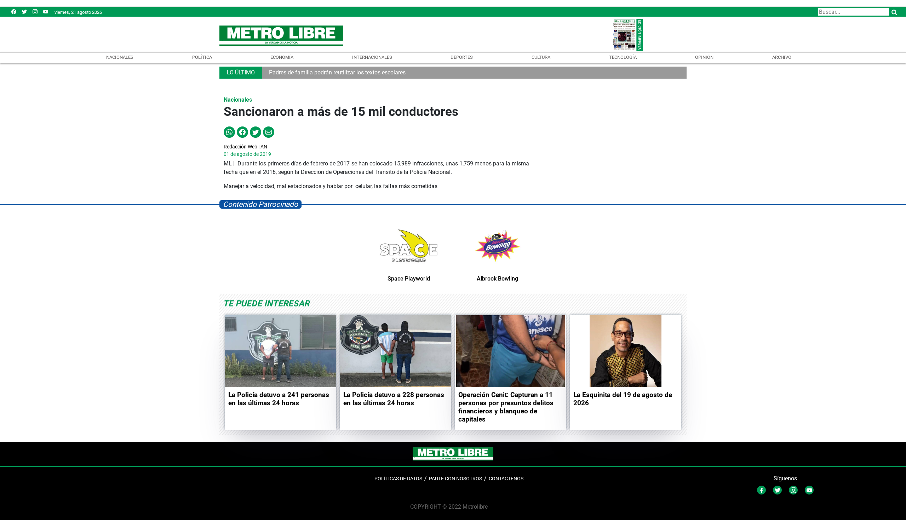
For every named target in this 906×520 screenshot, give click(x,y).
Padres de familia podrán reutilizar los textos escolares (337, 72)
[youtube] (45, 11)
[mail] (35, 11)
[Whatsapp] (229, 132)
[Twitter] (24, 11)
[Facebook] (13, 11)
